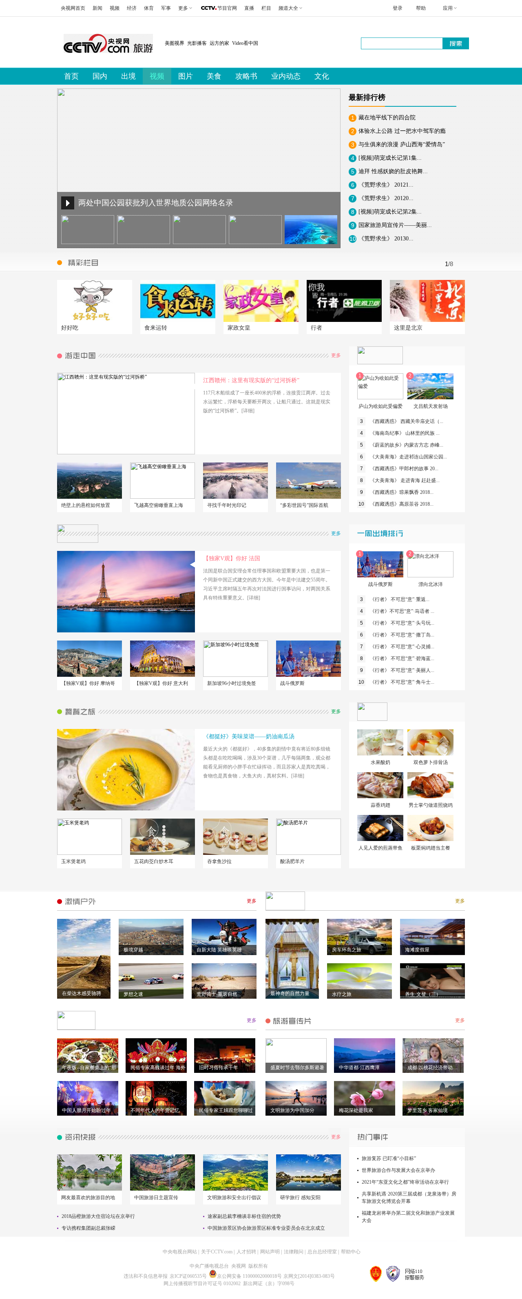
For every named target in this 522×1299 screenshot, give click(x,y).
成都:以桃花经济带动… (432, 1067)
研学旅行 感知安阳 (300, 1197)
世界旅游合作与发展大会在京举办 (398, 1170)
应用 (448, 8)
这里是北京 (408, 328)
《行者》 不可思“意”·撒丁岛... (402, 635)
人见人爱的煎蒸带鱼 (380, 848)
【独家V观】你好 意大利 (161, 683)
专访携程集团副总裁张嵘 (88, 1228)
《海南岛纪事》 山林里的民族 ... (405, 433)
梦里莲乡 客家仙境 (427, 1110)
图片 (185, 76)
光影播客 (197, 43)
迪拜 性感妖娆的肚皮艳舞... (393, 171)
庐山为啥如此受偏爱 (380, 406)
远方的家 (219, 43)
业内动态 (286, 76)
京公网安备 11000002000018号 (249, 1276)
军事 (166, 8)
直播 (249, 8)
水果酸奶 (380, 762)
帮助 (421, 8)
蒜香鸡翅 (380, 805)
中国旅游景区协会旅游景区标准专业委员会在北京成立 (266, 1228)
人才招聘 (246, 1252)
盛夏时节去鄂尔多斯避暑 (297, 1067)
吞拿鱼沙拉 (219, 861)
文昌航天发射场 (431, 406)
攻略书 (246, 76)
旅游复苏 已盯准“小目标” (389, 1158)
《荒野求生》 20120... (386, 198)
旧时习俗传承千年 (218, 1067)
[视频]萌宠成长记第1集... (390, 158)
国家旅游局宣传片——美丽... (395, 225)
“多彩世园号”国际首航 (304, 505)
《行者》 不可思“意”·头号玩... (402, 623)
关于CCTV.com (216, 1252)
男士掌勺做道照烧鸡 (431, 805)
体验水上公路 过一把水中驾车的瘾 (402, 131)
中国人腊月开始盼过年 (86, 1110)
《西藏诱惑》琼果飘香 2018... (402, 492)
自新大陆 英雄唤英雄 (219, 950)
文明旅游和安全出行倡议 (234, 1197)
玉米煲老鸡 (73, 861)
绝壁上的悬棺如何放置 (85, 505)
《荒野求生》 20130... (386, 239)
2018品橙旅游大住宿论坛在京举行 (98, 1216)
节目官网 (227, 8)
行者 (316, 328)
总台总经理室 (322, 1252)
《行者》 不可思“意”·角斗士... (402, 682)
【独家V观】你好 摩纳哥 (88, 683)
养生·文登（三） (423, 994)
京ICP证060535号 (188, 1276)
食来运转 (155, 328)
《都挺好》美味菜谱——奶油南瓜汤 (248, 736)
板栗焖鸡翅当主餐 (430, 848)
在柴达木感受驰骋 (81, 993)
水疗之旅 (342, 994)
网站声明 (270, 1252)
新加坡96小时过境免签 (231, 683)
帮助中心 (351, 1252)
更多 (336, 355)
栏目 (266, 8)
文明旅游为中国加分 (292, 1110)
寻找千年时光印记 (226, 505)
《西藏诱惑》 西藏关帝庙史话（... (406, 421)
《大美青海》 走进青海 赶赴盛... (405, 480)
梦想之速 (133, 994)
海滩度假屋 (417, 950)
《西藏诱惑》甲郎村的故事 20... (404, 468)
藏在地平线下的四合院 (387, 117)
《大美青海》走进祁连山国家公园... (408, 457)
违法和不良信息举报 (146, 1276)
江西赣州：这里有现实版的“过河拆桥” (251, 380)
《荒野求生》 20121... (386, 185)
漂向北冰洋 (430, 584)
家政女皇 (239, 328)
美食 (214, 76)
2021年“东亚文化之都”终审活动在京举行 (405, 1182)
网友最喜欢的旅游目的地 (88, 1197)
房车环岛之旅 (346, 950)
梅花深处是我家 (356, 1110)
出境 (128, 76)
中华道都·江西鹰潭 (359, 1067)
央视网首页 (73, 8)
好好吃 (69, 328)
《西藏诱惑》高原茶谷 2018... (402, 504)
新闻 (97, 8)
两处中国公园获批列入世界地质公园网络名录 (155, 202)
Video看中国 (245, 43)
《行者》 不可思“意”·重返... (399, 599)
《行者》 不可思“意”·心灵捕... (402, 647)
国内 (100, 76)
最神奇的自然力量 (290, 993)
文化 (321, 76)
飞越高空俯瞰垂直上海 (158, 505)
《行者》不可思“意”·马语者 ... (402, 611)
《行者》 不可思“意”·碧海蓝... (402, 658)
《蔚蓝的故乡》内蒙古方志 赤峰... (406, 445)
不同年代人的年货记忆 (154, 1110)
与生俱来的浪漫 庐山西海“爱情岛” (401, 144)
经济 (132, 8)
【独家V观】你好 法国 (231, 558)
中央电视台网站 (180, 1252)
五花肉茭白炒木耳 (153, 861)
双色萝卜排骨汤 (431, 762)
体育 (149, 8)
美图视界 (174, 43)
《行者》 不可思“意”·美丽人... (402, 670)
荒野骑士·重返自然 (217, 994)
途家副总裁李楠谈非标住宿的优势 (244, 1216)
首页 (71, 76)
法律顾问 (293, 1252)
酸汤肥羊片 (292, 861)
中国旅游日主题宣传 (156, 1197)
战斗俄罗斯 (292, 683)
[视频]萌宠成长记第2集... (390, 212)
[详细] (247, 411)
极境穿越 (133, 950)
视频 (114, 8)
